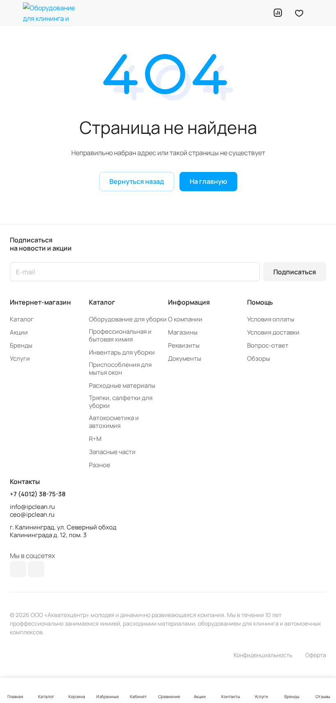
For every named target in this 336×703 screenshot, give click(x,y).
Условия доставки (273, 332)
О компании (185, 319)
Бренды (21, 345)
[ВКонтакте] (18, 569)
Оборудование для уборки (128, 319)
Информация (189, 302)
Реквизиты (184, 345)
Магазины (183, 332)
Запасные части (112, 452)
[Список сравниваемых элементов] (278, 13)
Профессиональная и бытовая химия (120, 335)
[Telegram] (36, 569)
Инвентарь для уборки (122, 352)
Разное (99, 465)
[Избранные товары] (299, 13)
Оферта (315, 655)
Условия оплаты (270, 319)
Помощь (260, 302)
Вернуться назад (136, 181)
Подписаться (294, 271)
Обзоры (258, 358)
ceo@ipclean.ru (32, 514)
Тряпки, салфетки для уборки (120, 401)
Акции (19, 332)
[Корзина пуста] (320, 13)
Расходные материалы (122, 385)
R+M (95, 438)
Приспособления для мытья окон (120, 368)
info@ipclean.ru (32, 506)
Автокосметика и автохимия (114, 422)
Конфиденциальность (263, 655)
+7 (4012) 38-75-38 (38, 494)
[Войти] (257, 13)
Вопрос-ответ (267, 345)
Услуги (20, 358)
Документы (184, 358)
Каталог (22, 319)
